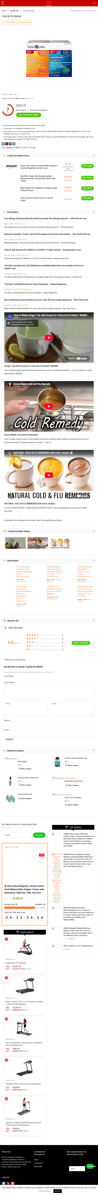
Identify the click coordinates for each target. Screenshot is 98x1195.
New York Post (22, 305)
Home (4, 11)
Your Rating (9, 676)
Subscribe (39, 835)
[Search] (94, 3)
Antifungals (22, 762)
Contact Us (38, 1163)
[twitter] (8, 1184)
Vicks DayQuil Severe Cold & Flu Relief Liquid (36, 199)
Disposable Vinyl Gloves (74, 781)
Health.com (22, 274)
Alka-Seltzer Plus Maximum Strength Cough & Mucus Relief (38, 189)
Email (7, 730)
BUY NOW (87, 166)
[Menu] (3, 3)
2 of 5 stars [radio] (17, 675)
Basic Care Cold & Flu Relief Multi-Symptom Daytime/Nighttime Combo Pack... (38, 167)
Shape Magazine (25, 289)
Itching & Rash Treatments (28, 778)
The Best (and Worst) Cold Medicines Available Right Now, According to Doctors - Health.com (23, 594)
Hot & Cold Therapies (73, 798)
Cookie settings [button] (44, 1191)
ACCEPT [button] (57, 1191)
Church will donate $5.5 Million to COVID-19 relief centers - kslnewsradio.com (85, 571)
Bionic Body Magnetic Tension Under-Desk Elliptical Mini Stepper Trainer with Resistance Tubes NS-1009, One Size (25, 889)
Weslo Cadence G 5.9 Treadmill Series (78, 946)
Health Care (14, 11)
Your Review (9, 682)
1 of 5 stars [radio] (16, 675)
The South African (20, 239)
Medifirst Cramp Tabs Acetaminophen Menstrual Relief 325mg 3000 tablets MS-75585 (38, 178)
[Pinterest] (12, 1184)
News (36, 1160)
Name (7, 720)
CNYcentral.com (20, 224)
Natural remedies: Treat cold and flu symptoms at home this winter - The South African (54, 571)
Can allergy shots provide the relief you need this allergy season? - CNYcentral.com (24, 571)
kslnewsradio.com (22, 255)
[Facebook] (4, 1184)
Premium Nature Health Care (76, 758)
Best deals (38, 1166)
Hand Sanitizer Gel (25, 794)
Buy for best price (29, 115)
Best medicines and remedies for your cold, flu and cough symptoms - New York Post (85, 591)
